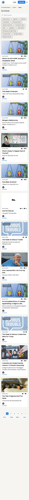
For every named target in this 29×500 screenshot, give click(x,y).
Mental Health (21, 28)
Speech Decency (6, 19)
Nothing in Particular (7, 37)
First (4, 417)
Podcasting (23, 19)
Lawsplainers (11, 28)
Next (17, 417)
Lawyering (15, 19)
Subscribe (21, 2)
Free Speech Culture (19, 25)
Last (24, 417)
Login (14, 2)
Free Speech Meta (6, 34)
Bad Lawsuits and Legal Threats (9, 31)
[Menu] (27, 2)
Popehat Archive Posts (7, 25)
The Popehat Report (5, 7)
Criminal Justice (6, 22)
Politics (4, 28)
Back (11, 417)
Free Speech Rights (18, 34)
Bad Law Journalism (16, 22)
